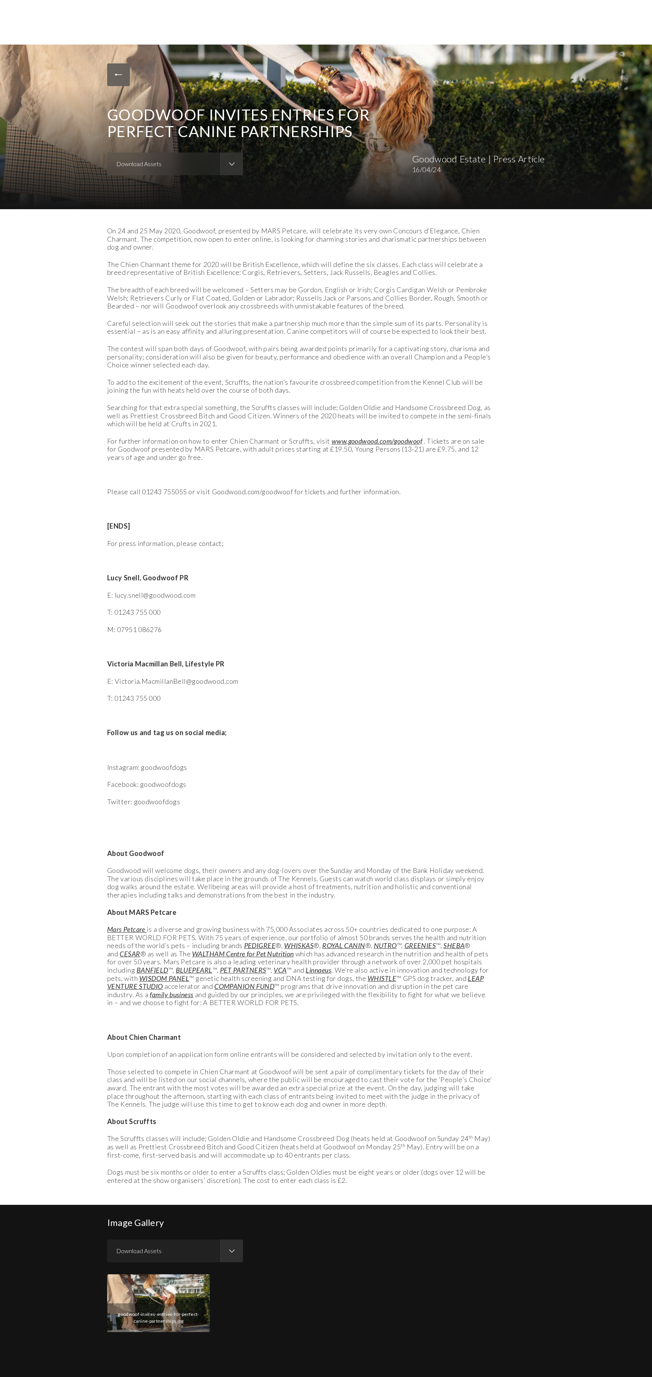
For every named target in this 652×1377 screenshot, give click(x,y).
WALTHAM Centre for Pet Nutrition (243, 954)
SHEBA (453, 945)
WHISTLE (382, 978)
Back (118, 74)
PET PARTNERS (243, 970)
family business (171, 994)
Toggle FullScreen (198, 1282)
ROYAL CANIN (343, 945)
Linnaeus (318, 970)
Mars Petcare (127, 929)
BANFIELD (152, 970)
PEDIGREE (260, 945)
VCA (280, 970)
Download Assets (138, 163)
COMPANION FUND (244, 986)
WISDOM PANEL (164, 978)
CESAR (130, 954)
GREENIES (420, 945)
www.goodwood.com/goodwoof (377, 441)
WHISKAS (299, 945)
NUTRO (385, 945)
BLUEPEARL (194, 970)
